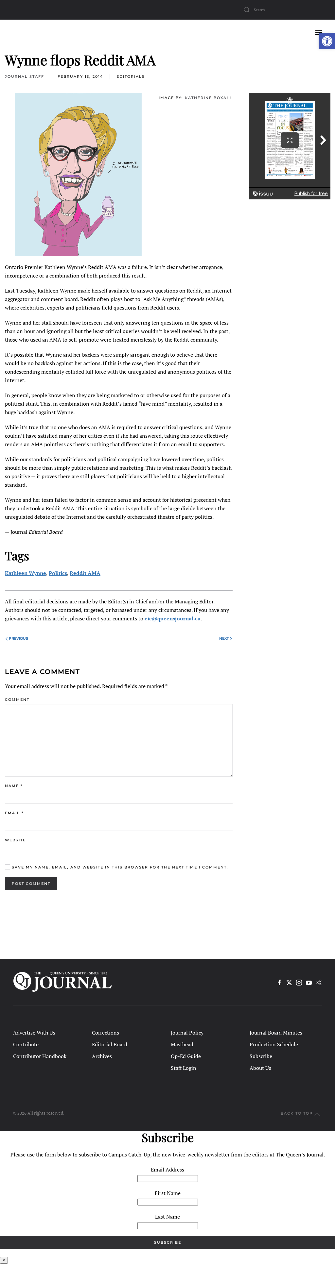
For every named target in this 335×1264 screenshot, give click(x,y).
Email (14, 813)
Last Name (167, 1216)
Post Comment (31, 883)
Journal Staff (24, 76)
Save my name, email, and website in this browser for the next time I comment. (119, 867)
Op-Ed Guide (186, 1056)
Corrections (105, 1032)
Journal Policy (187, 1032)
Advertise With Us (34, 1032)
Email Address (167, 1169)
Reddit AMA (85, 573)
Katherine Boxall (209, 97)
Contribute (26, 1044)
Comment (17, 699)
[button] (327, 41)
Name (14, 786)
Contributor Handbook (39, 1056)
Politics (58, 573)
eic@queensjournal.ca (173, 618)
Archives (102, 1056)
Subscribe (261, 1056)
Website (15, 840)
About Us (260, 1067)
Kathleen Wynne (25, 573)
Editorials (130, 76)
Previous (18, 638)
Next (224, 638)
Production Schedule (274, 1044)
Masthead (182, 1044)
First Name (168, 1193)
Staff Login (183, 1067)
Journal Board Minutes (276, 1032)
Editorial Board (109, 1044)
